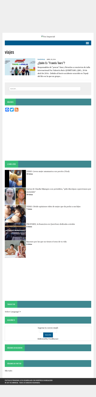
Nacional (41, 59)
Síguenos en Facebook (14, 348)
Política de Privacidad (12, 380)
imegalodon (48, 380)
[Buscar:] (45, 88)
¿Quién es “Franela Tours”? (51, 63)
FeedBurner (53, 339)
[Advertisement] (48, 16)
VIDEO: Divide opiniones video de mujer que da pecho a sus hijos (53, 206)
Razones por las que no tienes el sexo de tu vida (46, 241)
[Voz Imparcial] (48, 36)
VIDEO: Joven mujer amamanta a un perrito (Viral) (47, 171)
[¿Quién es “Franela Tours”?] (20, 73)
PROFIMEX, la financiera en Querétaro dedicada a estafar (50, 224)
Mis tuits (8, 370)
